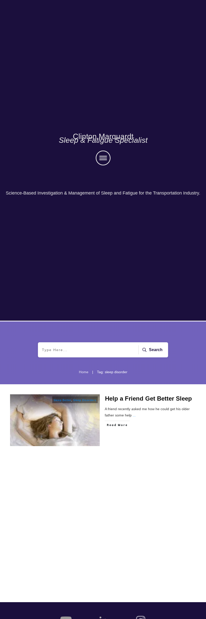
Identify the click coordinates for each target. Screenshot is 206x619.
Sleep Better (62, 400)
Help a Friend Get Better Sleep (148, 398)
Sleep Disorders (84, 400)
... (134, 415)
